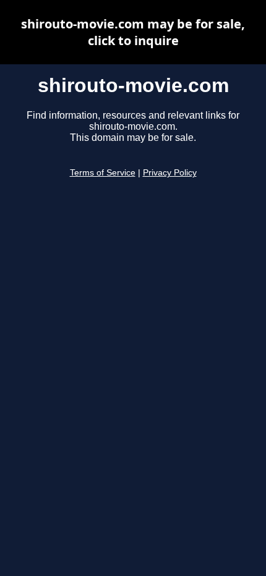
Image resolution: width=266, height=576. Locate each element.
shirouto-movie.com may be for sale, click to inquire (133, 32)
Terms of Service (102, 172)
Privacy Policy (170, 172)
